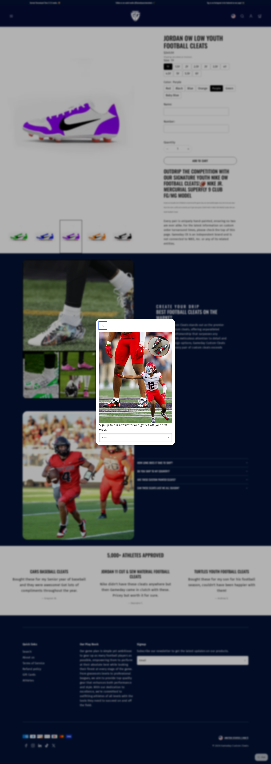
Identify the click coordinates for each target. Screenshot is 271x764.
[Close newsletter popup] (103, 325)
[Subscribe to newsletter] (168, 437)
